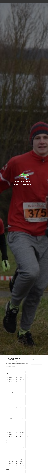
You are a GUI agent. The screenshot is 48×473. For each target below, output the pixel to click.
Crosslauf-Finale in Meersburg (34, 359)
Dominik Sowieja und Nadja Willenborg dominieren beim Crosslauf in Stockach (36, 365)
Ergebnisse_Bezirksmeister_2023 (13, 366)
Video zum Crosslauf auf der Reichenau (35, 360)
